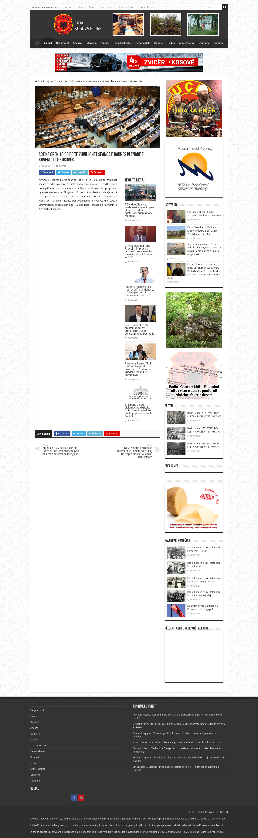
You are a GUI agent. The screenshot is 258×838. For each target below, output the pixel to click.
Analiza (77, 43)
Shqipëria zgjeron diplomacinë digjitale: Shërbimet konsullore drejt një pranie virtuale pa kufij (138, 410)
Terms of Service (126, 7)
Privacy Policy (146, 7)
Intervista (91, 43)
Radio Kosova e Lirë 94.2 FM (213, 812)
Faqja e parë (37, 43)
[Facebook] (74, 798)
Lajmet (48, 43)
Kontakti (68, 7)
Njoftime (218, 43)
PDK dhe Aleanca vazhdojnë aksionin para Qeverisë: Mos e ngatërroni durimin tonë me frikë (139, 210)
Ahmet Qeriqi (187, 43)
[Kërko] (225, 7)
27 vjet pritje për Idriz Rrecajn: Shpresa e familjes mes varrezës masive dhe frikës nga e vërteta (139, 251)
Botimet (158, 43)
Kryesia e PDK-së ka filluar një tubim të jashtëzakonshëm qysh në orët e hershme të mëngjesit (60, 449)
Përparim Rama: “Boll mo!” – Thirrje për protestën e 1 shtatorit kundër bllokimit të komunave (138, 369)
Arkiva (92, 7)
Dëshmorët (62, 43)
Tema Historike (122, 43)
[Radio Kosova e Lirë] (129, 24)
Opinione (204, 43)
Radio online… (106, 7)
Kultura (105, 43)
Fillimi (40, 81)
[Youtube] (81, 798)
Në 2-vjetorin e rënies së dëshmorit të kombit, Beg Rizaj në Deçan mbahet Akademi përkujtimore (134, 451)
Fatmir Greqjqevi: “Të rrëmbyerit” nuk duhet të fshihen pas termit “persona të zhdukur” (139, 291)
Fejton (171, 43)
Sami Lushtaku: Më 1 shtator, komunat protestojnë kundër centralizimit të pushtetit (139, 329)
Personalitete (142, 43)
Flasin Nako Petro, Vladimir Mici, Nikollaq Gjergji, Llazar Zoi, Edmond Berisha (202, 231)
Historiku (80, 7)
